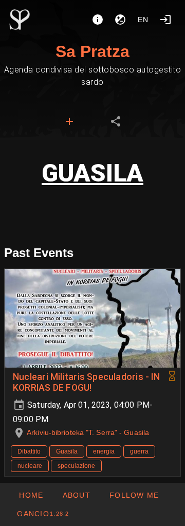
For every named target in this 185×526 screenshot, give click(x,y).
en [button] (143, 19)
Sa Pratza (92, 51)
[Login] (165, 19)
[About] (97, 19)
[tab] (69, 121)
